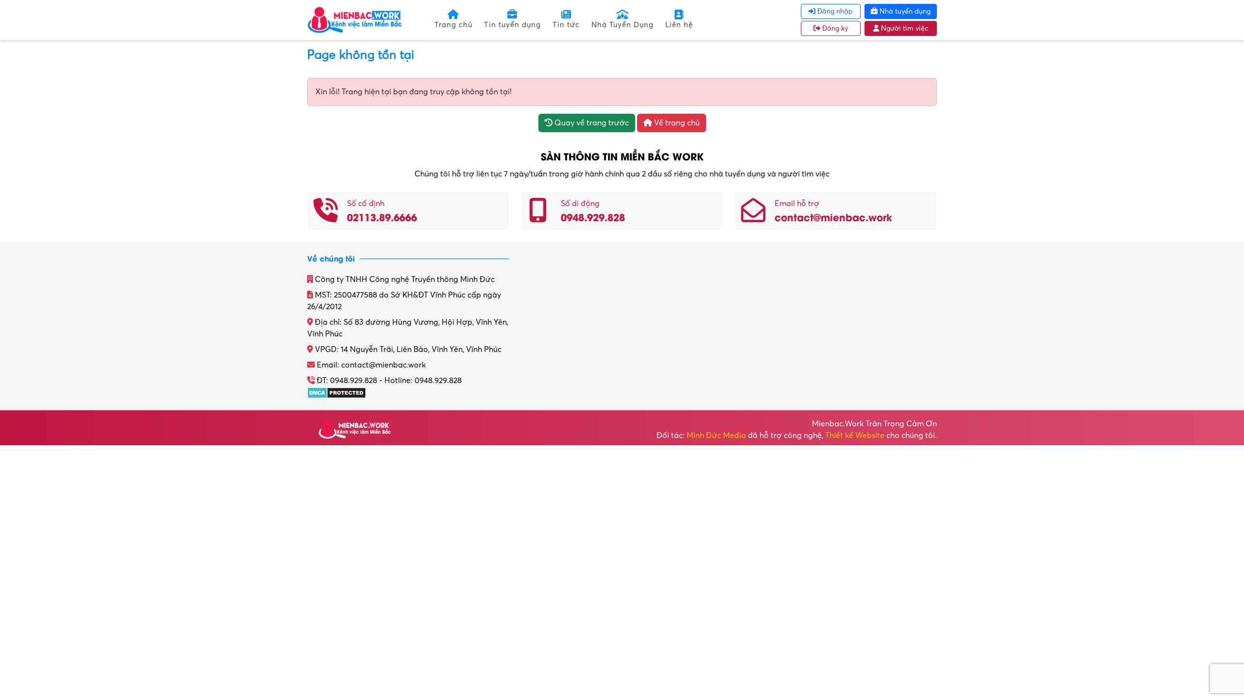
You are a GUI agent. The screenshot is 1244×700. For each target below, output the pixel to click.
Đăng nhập (834, 11)
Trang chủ (453, 25)
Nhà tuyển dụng (904, 11)
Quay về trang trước (591, 123)
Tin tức (566, 25)
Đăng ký (834, 28)
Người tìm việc (903, 28)
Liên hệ (679, 25)
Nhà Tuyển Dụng (622, 25)
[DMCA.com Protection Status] (336, 392)
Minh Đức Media (716, 435)
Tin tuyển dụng (512, 25)
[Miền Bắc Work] (354, 19)
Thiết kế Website (854, 435)
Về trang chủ (676, 123)
